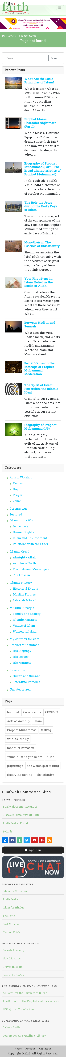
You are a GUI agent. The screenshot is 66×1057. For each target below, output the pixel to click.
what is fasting (18, 739)
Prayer (17, 495)
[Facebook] (12, 840)
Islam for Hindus (13, 907)
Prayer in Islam (13, 966)
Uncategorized (20, 689)
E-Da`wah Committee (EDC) (20, 806)
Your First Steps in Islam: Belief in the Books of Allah (38, 282)
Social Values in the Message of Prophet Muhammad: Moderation (39, 368)
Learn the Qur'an (13, 975)
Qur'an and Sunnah (27, 676)
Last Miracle (11, 924)
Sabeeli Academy (14, 950)
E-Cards (7, 831)
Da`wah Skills (11, 1027)
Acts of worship (18, 721)
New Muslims (12, 958)
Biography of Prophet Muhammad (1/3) (40, 426)
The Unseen (21, 575)
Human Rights (23, 532)
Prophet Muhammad (24, 645)
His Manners (22, 662)
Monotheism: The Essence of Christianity (42, 244)
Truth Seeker (11, 899)
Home (18, 1048)
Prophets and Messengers (31, 569)
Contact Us (45, 1048)
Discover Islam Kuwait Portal (22, 815)
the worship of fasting (43, 766)
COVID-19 (51, 712)
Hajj (15, 489)
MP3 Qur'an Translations (18, 1009)
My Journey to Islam (24, 639)
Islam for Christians (15, 891)
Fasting (18, 483)
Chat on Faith (11, 932)
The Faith (9, 915)
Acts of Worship (21, 477)
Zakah (17, 501)
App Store (34, 850)
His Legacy (21, 657)
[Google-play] (42, 840)
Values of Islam (24, 625)
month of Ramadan (20, 748)
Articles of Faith (24, 563)
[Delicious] (5, 840)
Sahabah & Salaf (24, 600)
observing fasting (19, 775)
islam (38, 721)
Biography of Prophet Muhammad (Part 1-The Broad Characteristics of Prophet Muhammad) (42, 168)
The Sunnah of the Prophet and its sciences (30, 1001)
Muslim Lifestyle (22, 608)
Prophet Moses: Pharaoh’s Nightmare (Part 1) (40, 122)
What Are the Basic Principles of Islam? (39, 80)
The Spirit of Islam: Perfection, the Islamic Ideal (41, 388)
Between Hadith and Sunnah (39, 324)
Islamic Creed (19, 551)
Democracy (21, 526)
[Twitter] (27, 840)
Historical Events (25, 588)
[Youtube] (34, 840)
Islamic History (21, 582)
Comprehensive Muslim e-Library (24, 1035)
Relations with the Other (30, 544)
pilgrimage (15, 766)
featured (13, 712)
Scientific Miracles (26, 682)
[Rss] (49, 840)
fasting (46, 730)
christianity (45, 775)
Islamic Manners (25, 620)
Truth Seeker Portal (15, 823)
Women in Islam (25, 631)
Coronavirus (18, 508)
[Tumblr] (19, 840)
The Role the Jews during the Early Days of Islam (41, 206)
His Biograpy (22, 651)
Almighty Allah (24, 557)
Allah (50, 757)
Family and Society (27, 614)
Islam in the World (23, 520)
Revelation (17, 670)
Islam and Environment (30, 538)
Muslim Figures (24, 594)
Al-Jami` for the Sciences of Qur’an (25, 993)
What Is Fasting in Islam (24, 757)
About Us (30, 1048)
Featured (16, 514)
